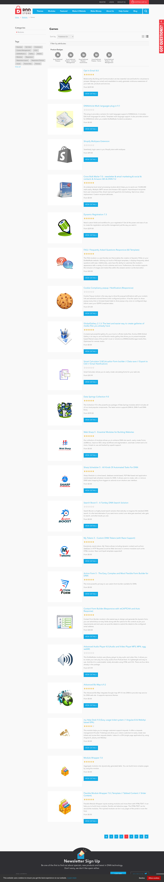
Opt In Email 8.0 (91, 71)
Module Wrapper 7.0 (93, 758)
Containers (38, 47)
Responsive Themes (38, 60)
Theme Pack (27, 64)
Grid (143, 36)
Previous (111, 837)
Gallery (31, 54)
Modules (21, 32)
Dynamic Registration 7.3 (95, 215)
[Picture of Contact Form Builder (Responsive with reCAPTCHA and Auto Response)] (64, 622)
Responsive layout (22, 60)
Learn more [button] (71, 878)
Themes (37, 64)
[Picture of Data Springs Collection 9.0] (64, 410)
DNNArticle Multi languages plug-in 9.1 (102, 106)
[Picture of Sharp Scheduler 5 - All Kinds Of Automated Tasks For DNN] (64, 480)
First (106, 837)
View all (18, 67)
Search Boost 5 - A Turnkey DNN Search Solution (106, 503)
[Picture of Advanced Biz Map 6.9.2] (64, 698)
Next (141, 837)
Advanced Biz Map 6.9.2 (95, 685)
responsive (29, 57)
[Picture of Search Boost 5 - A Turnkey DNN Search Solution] (64, 516)
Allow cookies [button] (154, 878)
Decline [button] (142, 878)
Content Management (23, 50)
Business (19, 47)
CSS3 (35, 50)
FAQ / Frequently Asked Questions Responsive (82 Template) (111, 250)
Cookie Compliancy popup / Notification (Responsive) (108, 288)
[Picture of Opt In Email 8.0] (64, 84)
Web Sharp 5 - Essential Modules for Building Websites (109, 432)
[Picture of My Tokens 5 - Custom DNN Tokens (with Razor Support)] (64, 551)
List (147, 36)
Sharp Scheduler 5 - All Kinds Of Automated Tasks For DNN (111, 467)
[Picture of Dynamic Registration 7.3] (64, 227)
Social (18, 64)
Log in (111, 2)
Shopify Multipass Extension (96, 141)
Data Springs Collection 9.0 (96, 397)
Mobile (39, 54)
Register (102, 2)
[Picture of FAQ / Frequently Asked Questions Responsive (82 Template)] (64, 263)
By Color (28, 47)
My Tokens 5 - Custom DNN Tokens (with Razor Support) (109, 538)
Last (146, 837)
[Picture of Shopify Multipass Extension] (64, 154)
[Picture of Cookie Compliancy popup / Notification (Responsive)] (64, 301)
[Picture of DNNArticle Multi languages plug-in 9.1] (64, 119)
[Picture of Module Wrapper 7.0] (64, 771)
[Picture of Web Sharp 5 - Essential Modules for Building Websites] (64, 445)
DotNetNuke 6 (21, 54)
